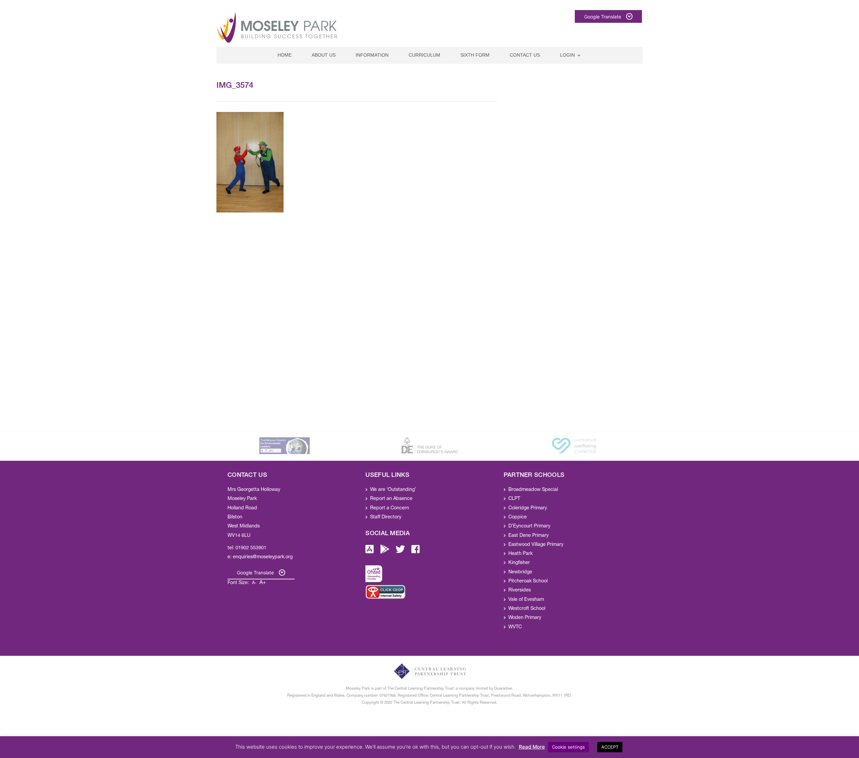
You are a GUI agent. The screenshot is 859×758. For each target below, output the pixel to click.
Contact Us (525, 55)
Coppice (517, 517)
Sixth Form (475, 55)
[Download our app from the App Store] (369, 551)
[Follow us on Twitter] (400, 551)
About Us (324, 55)
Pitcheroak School (528, 581)
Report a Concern (389, 508)
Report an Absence (391, 499)
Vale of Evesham (526, 599)
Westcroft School (526, 609)
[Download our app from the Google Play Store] (385, 551)
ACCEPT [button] (609, 747)
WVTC (515, 627)
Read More (532, 747)
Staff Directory (385, 517)
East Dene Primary (528, 535)
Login (567, 55)
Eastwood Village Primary (535, 545)
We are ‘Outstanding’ (393, 490)
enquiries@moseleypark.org (263, 557)
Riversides (519, 590)
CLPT (514, 499)
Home (284, 55)
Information (372, 55)
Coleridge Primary (527, 508)
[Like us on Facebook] (415, 551)
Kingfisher (519, 563)
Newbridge (520, 572)
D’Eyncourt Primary (529, 526)
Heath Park (520, 554)
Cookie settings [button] (568, 747)
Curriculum (424, 55)
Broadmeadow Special (533, 490)
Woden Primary (524, 618)
